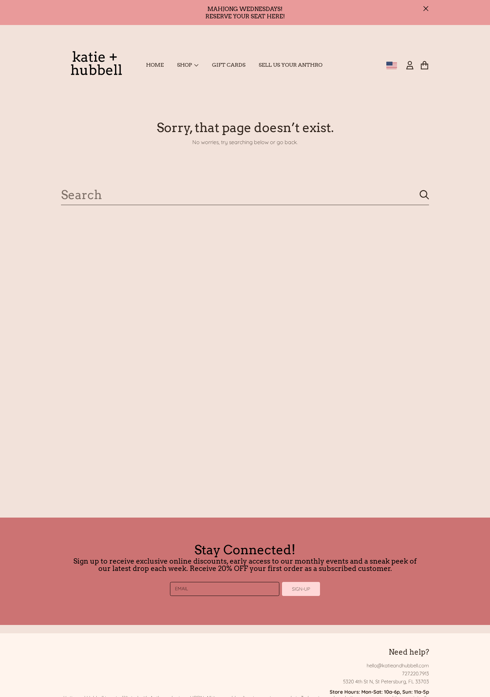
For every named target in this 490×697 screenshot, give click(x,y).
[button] (424, 65)
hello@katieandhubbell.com (398, 665)
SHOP (185, 65)
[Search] (424, 194)
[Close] (426, 8)
